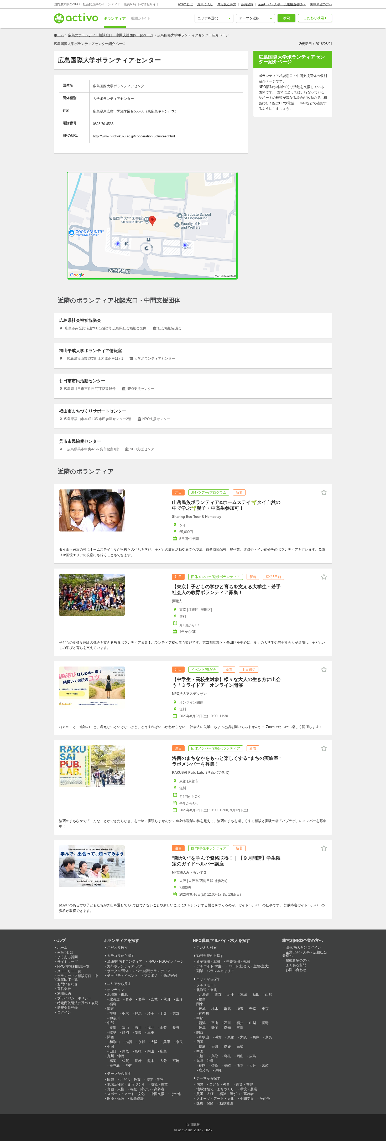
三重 (150, 1032)
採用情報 (193, 1125)
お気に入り (205, 4)
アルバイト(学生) (209, 966)
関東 (110, 1009)
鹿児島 (114, 1065)
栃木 (125, 1013)
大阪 (154, 1042)
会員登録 (247, 4)
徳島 (202, 1047)
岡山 (150, 1051)
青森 (129, 999)
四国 (199, 1042)
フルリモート (206, 985)
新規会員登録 (67, 1008)
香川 (214, 1047)
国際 (110, 1080)
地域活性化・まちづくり (126, 1084)
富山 (125, 1028)
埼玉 (150, 1013)
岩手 (141, 999)
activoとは (185, 4)
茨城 (112, 1013)
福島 (112, 1004)
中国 (110, 1047)
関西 (110, 1037)
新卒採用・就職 (208, 961)
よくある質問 (67, 957)
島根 (138, 1051)
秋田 (166, 999)
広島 (163, 1051)
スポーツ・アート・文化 (126, 1094)
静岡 (125, 1032)
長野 (176, 1028)
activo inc (185, 1130)
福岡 (112, 1061)
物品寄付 (170, 976)
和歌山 (114, 1042)
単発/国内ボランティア (124, 961)
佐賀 (125, 1061)
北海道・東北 (117, 995)
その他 (175, 1094)
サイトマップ (67, 962)
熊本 (150, 1061)
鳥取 (125, 1051)
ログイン (64, 1012)
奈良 (179, 1042)
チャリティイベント (122, 976)
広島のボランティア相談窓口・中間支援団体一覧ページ (110, 35)
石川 (138, 1028)
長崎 (138, 1061)
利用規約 (64, 993)
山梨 (163, 1028)
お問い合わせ (67, 984)
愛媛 (227, 1047)
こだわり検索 (314, 18)
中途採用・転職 (238, 961)
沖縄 (129, 1065)
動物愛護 (137, 1099)
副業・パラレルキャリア (215, 971)
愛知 (138, 1032)
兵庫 (166, 1042)
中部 (110, 1023)
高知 (240, 1047)
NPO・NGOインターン (166, 961)
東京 (176, 1013)
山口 (112, 1051)
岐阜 (112, 1032)
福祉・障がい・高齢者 (147, 1089)
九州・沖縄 (115, 1056)
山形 (179, 999)
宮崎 (176, 1061)
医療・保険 (115, 1099)
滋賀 (129, 1042)
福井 (150, 1028)
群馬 (138, 1013)
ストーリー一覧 (69, 971)
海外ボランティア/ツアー (126, 966)
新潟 (112, 1028)
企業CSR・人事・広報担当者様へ (282, 4)
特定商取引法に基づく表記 (77, 1003)
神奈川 (114, 1018)
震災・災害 (155, 1080)
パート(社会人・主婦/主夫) (248, 966)
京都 (141, 1042)
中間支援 (157, 1094)
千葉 (163, 1013)
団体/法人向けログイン (303, 947)
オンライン (115, 990)
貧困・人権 (115, 1089)
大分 (163, 1061)
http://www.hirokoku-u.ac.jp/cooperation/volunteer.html (134, 136)
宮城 (154, 999)
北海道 (114, 999)
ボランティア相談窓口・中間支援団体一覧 (76, 977)
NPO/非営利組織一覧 (73, 966)
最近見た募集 (226, 4)
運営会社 (64, 989)
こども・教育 (130, 1080)
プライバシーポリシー (74, 998)
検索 (286, 18)
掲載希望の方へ (321, 4)
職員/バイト (140, 18)
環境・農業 (159, 1084)
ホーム (59, 35)
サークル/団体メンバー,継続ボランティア (139, 971)
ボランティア (115, 18)
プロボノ (151, 976)
